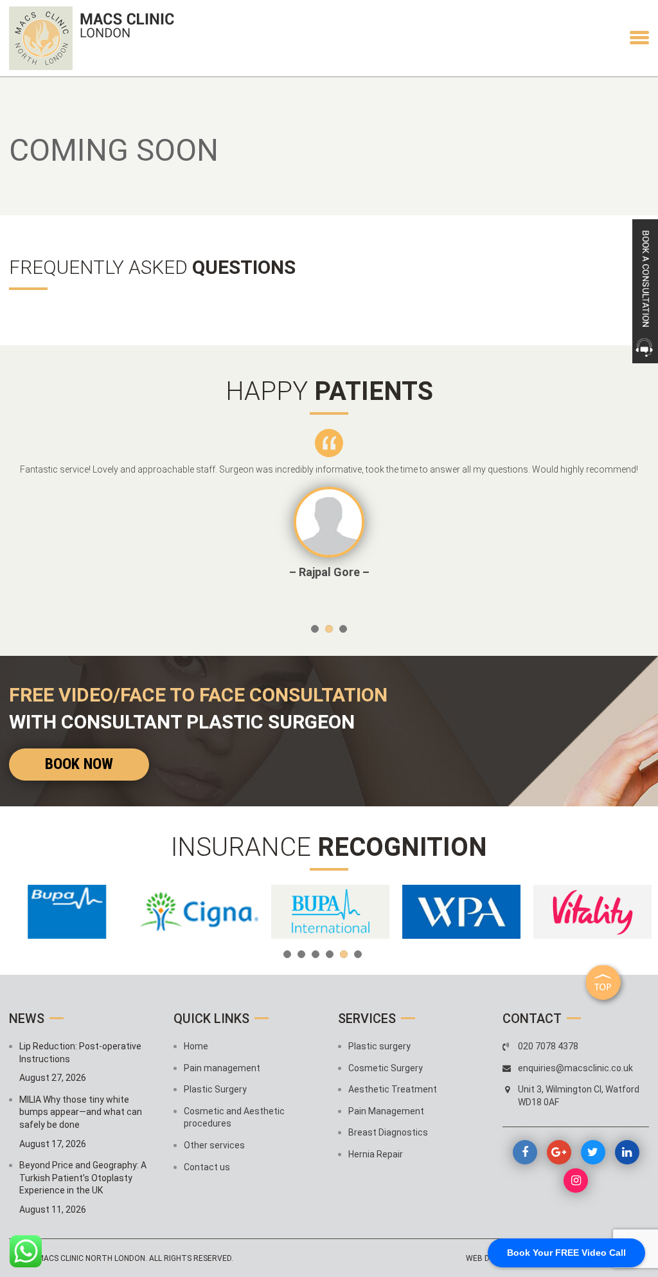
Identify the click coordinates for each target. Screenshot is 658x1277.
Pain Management (386, 1111)
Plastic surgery (379, 1046)
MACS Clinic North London (91, 1258)
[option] (329, 504)
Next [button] (626, 521)
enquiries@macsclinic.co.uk (575, 1068)
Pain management (222, 1068)
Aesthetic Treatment (392, 1089)
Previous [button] (31, 521)
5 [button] (344, 954)
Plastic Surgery (215, 1089)
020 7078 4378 (548, 1046)
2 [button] (329, 629)
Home (196, 1046)
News (26, 1018)
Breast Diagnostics (388, 1132)
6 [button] (358, 954)
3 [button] (343, 629)
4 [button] (329, 954)
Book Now (79, 764)
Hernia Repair (375, 1154)
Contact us (207, 1167)
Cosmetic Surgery (385, 1068)
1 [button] (315, 629)
